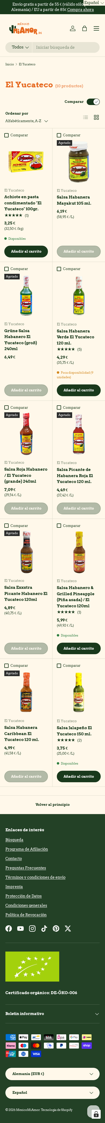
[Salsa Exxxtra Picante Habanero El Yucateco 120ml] (26, 552)
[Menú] (96, 28)
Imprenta (14, 887)
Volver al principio (53, 804)
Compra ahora (80, 10)
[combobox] (52, 47)
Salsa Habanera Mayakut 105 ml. (74, 200)
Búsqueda (14, 840)
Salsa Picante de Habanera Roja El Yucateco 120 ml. (75, 475)
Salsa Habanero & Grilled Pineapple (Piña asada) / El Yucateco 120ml (75, 596)
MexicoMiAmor (28, 1110)
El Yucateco (27, 64)
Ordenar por (16, 113)
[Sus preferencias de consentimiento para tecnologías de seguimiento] (96, 1114)
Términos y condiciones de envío (35, 877)
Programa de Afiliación (26, 849)
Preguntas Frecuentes (25, 868)
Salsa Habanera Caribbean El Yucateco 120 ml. (21, 733)
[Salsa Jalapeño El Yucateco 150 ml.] (79, 692)
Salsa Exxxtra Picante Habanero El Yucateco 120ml (26, 593)
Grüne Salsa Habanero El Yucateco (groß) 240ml (20, 339)
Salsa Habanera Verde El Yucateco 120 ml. (75, 337)
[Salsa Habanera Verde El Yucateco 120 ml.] (79, 295)
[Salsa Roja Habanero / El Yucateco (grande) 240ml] (26, 434)
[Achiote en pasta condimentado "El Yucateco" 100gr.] (26, 162)
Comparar (74, 101)
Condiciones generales (26, 905)
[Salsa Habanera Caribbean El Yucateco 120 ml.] (26, 692)
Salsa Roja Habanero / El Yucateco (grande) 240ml (25, 475)
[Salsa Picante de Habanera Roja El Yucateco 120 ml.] (79, 434)
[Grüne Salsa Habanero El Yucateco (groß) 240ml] (26, 295)
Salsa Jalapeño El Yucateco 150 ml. (74, 730)
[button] (84, 28)
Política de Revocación (26, 915)
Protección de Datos (23, 896)
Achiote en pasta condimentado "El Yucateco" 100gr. (23, 202)
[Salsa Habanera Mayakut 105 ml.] (79, 162)
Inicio (9, 64)
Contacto (13, 858)
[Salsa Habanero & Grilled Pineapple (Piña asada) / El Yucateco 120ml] (79, 552)
